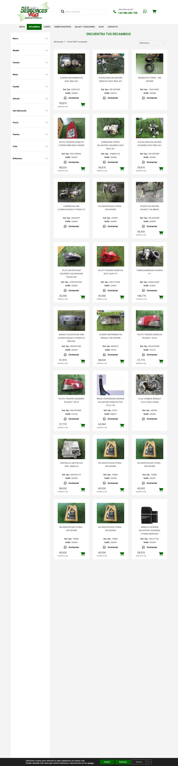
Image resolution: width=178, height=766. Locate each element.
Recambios (34, 27)
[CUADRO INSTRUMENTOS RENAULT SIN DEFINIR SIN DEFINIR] (110, 320)
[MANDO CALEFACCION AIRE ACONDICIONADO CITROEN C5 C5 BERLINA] (71, 320)
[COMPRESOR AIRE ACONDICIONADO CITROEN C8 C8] (71, 192)
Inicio (22, 27)
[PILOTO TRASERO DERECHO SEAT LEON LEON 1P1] (110, 256)
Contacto (113, 27)
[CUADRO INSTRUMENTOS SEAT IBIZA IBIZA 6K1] (71, 63)
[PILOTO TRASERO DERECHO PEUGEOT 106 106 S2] (149, 320)
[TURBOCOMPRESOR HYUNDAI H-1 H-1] (149, 256)
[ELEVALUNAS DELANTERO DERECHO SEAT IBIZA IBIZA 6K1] (110, 63)
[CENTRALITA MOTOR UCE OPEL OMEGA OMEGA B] (71, 449)
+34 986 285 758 (127, 12)
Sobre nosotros (62, 27)
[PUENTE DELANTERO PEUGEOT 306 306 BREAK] (149, 192)
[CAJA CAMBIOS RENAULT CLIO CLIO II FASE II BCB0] (149, 384)
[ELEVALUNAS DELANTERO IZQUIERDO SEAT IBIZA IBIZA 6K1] (149, 128)
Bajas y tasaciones (85, 27)
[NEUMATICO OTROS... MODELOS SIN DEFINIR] (149, 63)
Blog (101, 27)
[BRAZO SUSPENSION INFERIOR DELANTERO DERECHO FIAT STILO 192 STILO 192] (110, 388)
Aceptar (107, 762)
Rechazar (123, 762)
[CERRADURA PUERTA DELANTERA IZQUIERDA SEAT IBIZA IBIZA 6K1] (110, 128)
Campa (47, 27)
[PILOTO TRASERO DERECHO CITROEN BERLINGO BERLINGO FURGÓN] (71, 136)
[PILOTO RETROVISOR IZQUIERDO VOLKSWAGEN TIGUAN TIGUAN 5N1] (71, 256)
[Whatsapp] (145, 11)
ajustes (91, 763)
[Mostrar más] (46, 38)
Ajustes (139, 762)
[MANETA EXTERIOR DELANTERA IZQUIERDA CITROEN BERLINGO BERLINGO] (149, 516)
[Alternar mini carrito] (154, 11)
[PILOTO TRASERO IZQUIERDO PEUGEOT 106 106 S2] (71, 384)
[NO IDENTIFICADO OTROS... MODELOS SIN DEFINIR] (110, 192)
